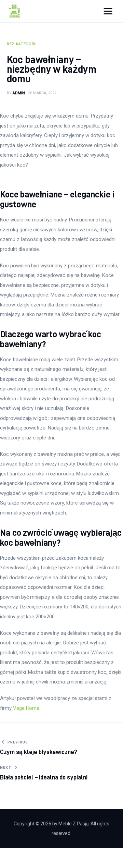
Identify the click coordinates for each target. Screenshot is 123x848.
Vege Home (26, 708)
